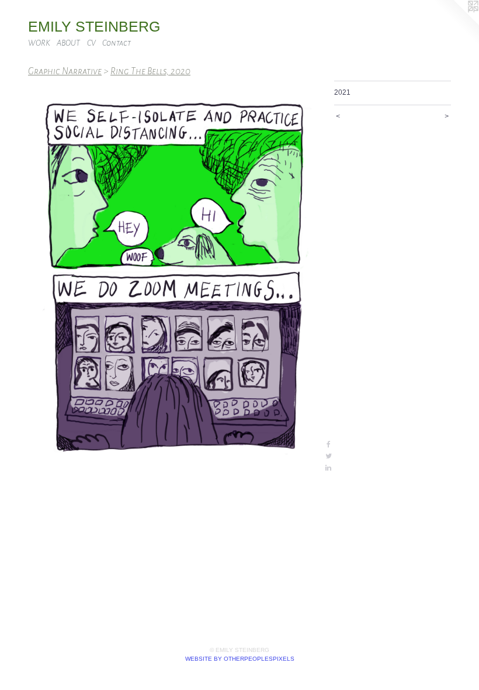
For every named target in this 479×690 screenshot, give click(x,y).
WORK (39, 43)
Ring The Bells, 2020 (150, 71)
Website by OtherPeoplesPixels (239, 659)
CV (91, 43)
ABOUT (68, 43)
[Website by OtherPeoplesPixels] (455, 23)
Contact (116, 43)
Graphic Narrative (65, 71)
